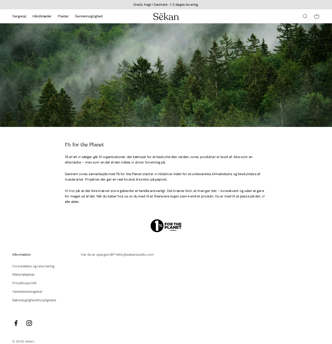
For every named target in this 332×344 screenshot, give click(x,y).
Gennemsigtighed (88, 16)
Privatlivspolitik (24, 283)
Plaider (63, 16)
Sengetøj (19, 16)
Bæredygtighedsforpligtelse (34, 300)
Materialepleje (23, 274)
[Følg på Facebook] (15, 323)
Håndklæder (42, 16)
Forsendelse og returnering (33, 266)
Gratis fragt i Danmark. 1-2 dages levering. (166, 4)
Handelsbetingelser (27, 291)
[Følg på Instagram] (29, 323)
